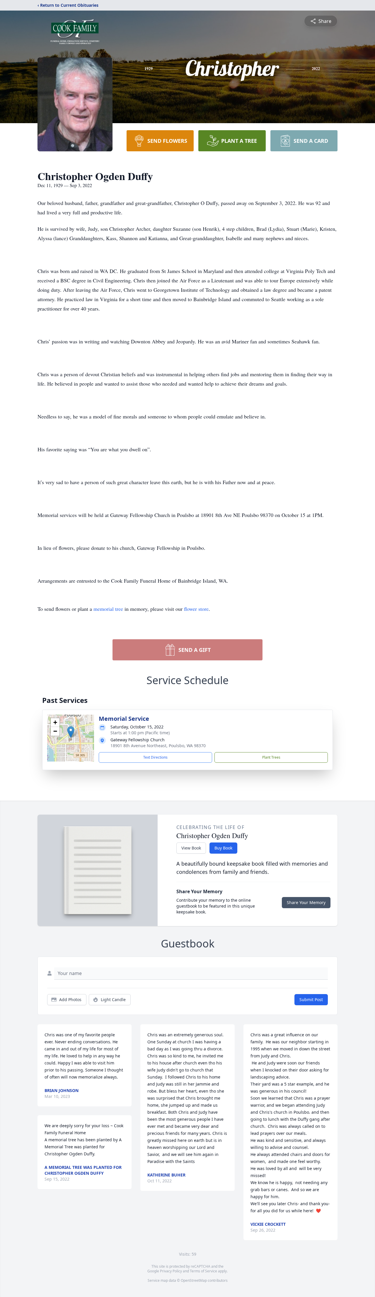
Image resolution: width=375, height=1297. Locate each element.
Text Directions (155, 757)
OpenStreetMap (194, 1280)
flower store (196, 608)
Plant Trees (271, 757)
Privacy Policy (171, 1271)
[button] (70, 732)
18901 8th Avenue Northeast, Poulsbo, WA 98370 (158, 745)
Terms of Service (203, 1271)
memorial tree (108, 608)
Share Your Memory (306, 902)
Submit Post (311, 999)
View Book (191, 848)
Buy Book (223, 848)
